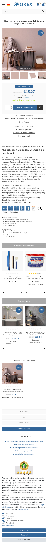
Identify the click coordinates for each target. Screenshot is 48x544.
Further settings (8, 526)
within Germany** (25, 454)
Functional (10, 523)
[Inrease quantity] (11, 106)
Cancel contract (24, 429)
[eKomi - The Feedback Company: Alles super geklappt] (24, 475)
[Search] (43, 11)
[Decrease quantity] (11, 108)
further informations (10, 212)
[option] (12, 268)
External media (11, 518)
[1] (6, 76)
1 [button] (21, 292)
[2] (15, 76)
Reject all (24, 535)
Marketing (10, 516)
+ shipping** (27, 97)
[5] (41, 76)
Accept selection (24, 540)
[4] (32, 76)
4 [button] (26, 292)
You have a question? (24, 130)
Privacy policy (23, 509)
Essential (9, 513)
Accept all (24, 530)
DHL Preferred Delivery (14, 521)
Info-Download (24, 136)
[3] (24, 76)
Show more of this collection (24, 133)
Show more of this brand (24, 126)
